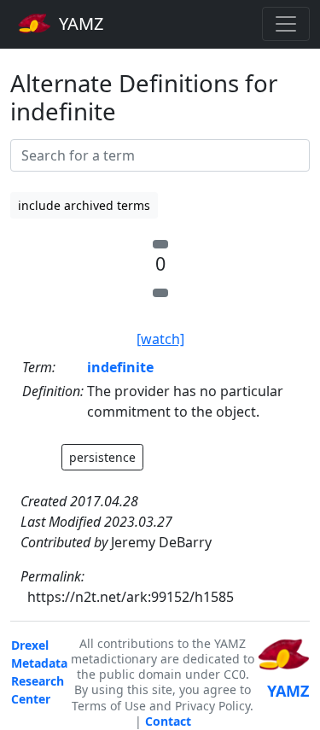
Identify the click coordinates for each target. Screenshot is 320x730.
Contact (168, 721)
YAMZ (79, 23)
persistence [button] (102, 457)
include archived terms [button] (84, 205)
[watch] (160, 339)
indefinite (120, 367)
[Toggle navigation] (286, 24)
